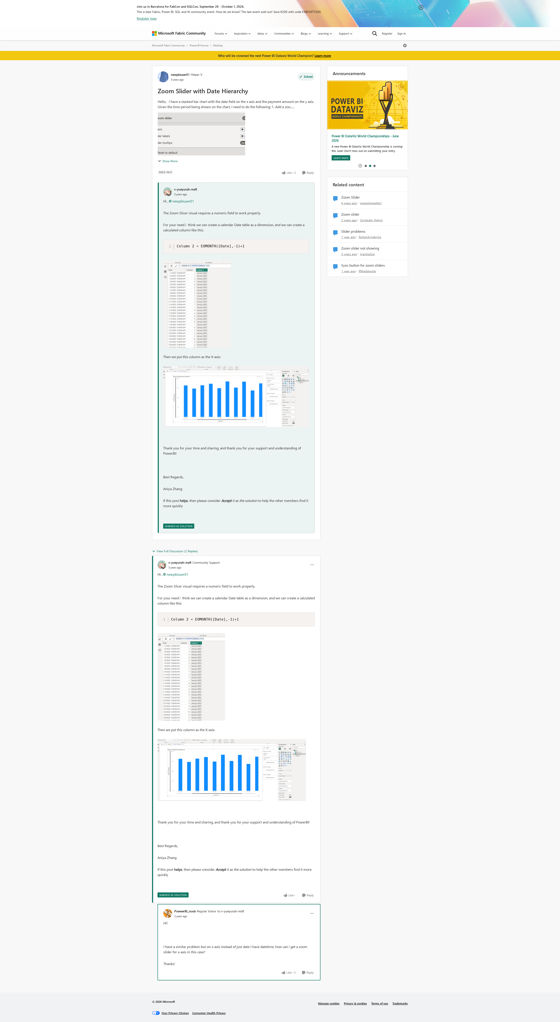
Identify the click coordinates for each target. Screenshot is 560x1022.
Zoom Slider (350, 197)
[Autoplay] (360, 166)
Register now (147, 18)
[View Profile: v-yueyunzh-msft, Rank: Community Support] (162, 564)
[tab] (365, 166)
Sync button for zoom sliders (363, 265)
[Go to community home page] (179, 33)
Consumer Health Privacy (209, 1013)
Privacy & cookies (355, 1003)
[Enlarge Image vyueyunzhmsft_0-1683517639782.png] (197, 304)
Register (387, 33)
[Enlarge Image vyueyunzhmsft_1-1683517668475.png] (236, 396)
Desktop (218, 45)
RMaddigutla (367, 271)
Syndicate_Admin (371, 220)
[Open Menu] (405, 45)
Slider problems (353, 231)
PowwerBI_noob (185, 911)
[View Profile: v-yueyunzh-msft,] (167, 191)
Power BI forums (199, 45)
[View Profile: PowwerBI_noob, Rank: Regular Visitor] (167, 913)
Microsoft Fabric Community (168, 45)
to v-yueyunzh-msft (230, 911)
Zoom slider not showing (360, 248)
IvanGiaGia (367, 254)
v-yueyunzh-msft (185, 189)
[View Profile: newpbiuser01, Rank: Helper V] (163, 76)
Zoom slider (350, 214)
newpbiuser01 (180, 74)
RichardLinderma (370, 237)
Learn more (323, 55)
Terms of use (379, 1003)
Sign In (401, 33)
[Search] (374, 33)
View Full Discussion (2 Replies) (177, 551)
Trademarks (400, 1003)
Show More (170, 161)
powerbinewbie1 (371, 203)
